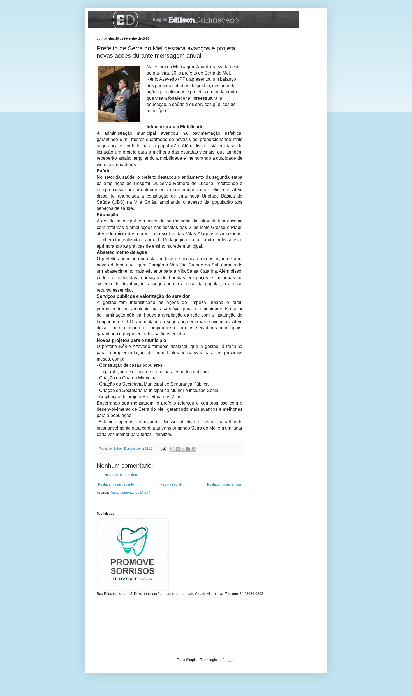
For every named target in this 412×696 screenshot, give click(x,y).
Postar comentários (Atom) (130, 493)
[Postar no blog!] (177, 449)
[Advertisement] (287, 65)
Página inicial (170, 484)
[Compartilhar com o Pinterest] (193, 449)
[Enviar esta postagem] (163, 448)
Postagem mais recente (116, 484)
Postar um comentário (120, 475)
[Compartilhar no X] (183, 449)
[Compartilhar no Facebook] (188, 449)
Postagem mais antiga (224, 484)
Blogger (228, 660)
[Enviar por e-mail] (172, 449)
